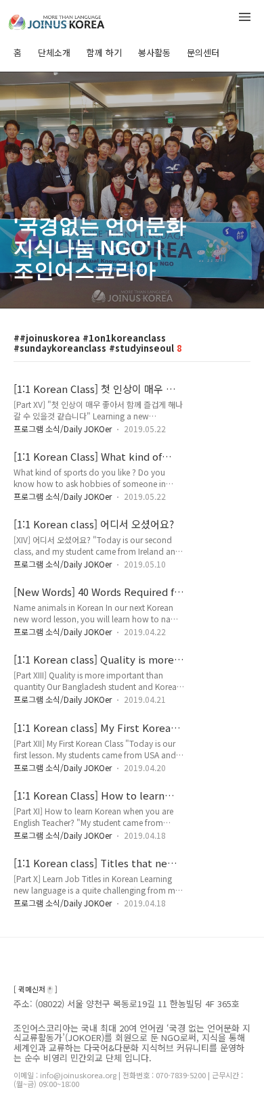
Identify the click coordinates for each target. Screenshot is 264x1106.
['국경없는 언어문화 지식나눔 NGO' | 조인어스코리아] (81, 19)
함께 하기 (104, 52)
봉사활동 (154, 52)
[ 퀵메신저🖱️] (36, 989)
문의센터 (203, 52)
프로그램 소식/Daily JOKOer (63, 428)
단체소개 (54, 52)
